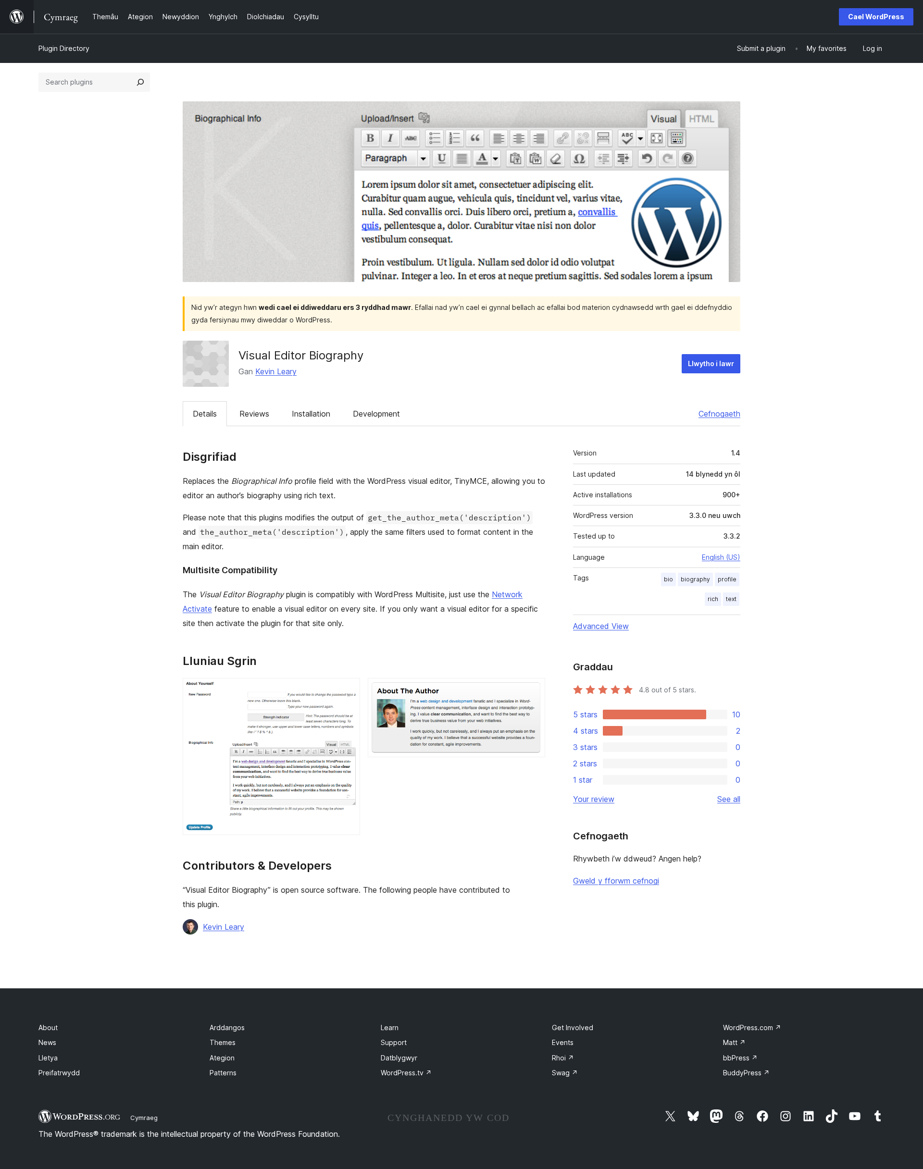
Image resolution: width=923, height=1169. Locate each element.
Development (376, 413)
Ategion (222, 1058)
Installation (311, 413)
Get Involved (572, 1027)
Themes (223, 1042)
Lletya (48, 1058)
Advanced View (601, 626)
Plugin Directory (63, 48)
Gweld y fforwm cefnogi (616, 881)
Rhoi (563, 1058)
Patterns (223, 1073)
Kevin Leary (276, 371)
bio (668, 579)
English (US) (721, 557)
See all (728, 799)
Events (563, 1042)
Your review (593, 799)
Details (205, 413)
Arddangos (227, 1027)
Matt (734, 1042)
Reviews (254, 413)
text (731, 599)
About (48, 1027)
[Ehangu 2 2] (532, 691)
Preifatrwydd (59, 1073)
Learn (390, 1027)
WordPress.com (752, 1027)
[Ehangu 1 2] (347, 691)
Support (394, 1042)
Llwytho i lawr (711, 363)
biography (695, 579)
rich (713, 599)
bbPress (740, 1058)
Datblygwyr (399, 1058)
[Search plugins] (140, 82)
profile (727, 579)
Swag (565, 1073)
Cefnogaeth (719, 413)
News (47, 1042)
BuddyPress (746, 1073)
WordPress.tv (406, 1073)
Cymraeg (144, 1117)
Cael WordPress (876, 16)
